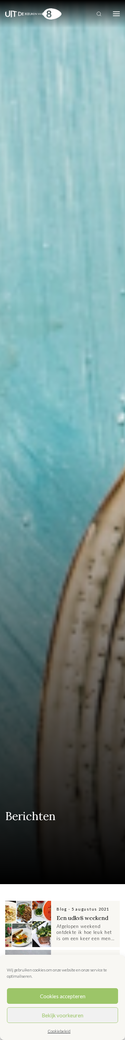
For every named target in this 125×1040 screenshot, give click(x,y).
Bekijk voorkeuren (62, 1015)
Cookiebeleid (59, 1031)
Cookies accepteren (62, 996)
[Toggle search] (99, 14)
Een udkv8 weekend (82, 917)
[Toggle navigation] (116, 14)
